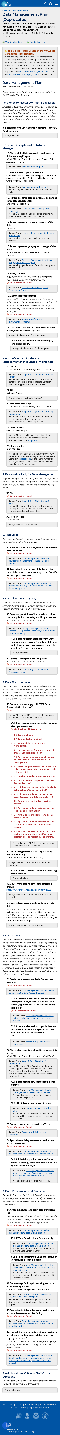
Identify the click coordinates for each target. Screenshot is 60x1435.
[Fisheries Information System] (18, 1418)
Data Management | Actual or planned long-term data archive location (29, 1231)
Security (23, 1407)
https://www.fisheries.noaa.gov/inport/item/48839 (28, 889)
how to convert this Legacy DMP (22, 74)
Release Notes (31, 1404)
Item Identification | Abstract (35, 187)
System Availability (48, 1404)
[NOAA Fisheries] (27, 1418)
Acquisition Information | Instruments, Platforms (27, 320)
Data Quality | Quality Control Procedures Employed (29, 670)
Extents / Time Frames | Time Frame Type (29, 210)
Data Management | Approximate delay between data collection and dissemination (31, 1152)
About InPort (8, 1404)
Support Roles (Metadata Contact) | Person (32, 375)
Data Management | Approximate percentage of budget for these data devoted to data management (31, 586)
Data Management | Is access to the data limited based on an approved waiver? (33, 1018)
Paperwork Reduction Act (39, 1407)
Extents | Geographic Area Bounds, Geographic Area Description (31, 261)
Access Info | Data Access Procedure (27, 1133)
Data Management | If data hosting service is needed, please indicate (32, 1091)
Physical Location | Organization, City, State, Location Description (30, 1295)
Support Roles (34, 440)
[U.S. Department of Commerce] (45, 1418)
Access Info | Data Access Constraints (31, 1043)
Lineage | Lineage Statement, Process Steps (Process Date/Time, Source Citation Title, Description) (32, 631)
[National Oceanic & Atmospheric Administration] (36, 1418)
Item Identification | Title (33, 166)
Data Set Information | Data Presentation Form (28, 288)
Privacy (14, 1407)
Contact (19, 1404)
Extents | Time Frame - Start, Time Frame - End (31, 234)
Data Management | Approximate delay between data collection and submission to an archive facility (31, 1323)
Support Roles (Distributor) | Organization (28, 1062)
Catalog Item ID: (18, 10)
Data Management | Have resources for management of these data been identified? (29, 561)
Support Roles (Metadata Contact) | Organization (32, 412)
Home (4, 10)
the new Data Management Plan (33, 71)
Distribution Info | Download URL (32, 1109)
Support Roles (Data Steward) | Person (30, 502)
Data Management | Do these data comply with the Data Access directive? (31, 991)
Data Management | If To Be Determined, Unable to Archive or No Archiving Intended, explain (34, 1267)
